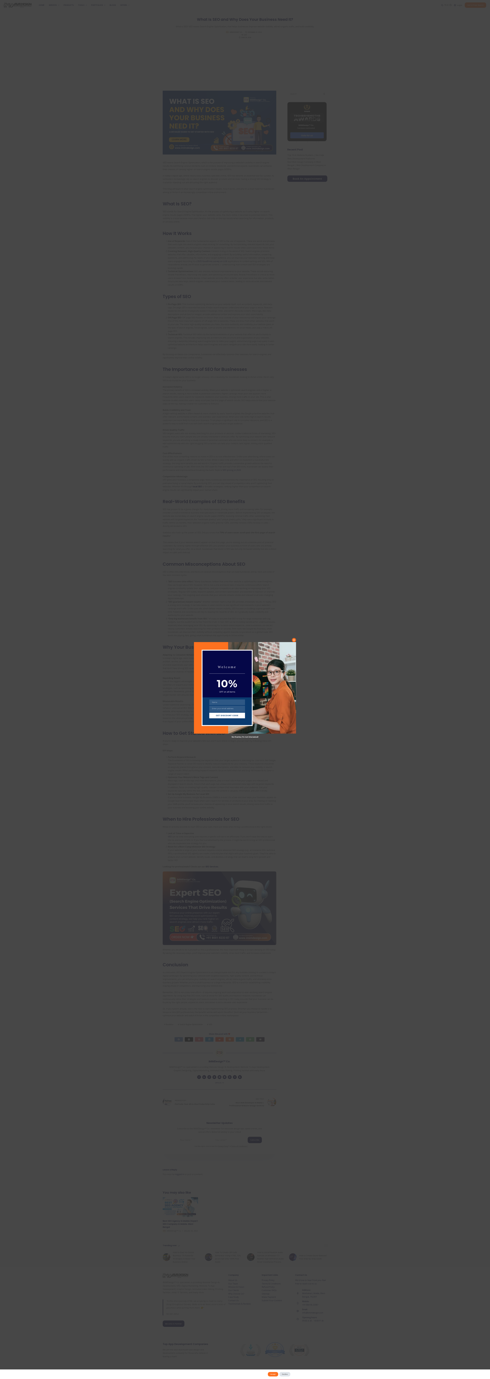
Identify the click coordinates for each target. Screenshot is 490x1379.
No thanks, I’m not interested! (245, 737)
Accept (273, 1374)
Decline (285, 1374)
